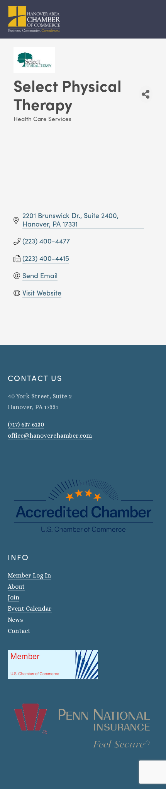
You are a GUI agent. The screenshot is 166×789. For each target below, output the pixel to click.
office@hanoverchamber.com (50, 435)
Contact (19, 631)
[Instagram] (11, 458)
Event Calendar (30, 608)
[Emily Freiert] (31, 458)
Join (13, 597)
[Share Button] (145, 94)
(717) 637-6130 (26, 424)
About (16, 586)
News (15, 619)
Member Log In (29, 575)
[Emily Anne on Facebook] (21, 458)
